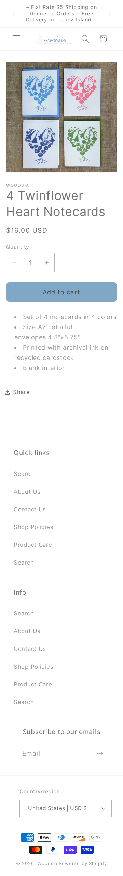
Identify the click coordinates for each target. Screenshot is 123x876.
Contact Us (30, 509)
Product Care (33, 544)
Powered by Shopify (83, 863)
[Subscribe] (100, 753)
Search (24, 473)
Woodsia (47, 863)
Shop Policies (33, 527)
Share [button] (21, 392)
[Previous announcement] (13, 13)
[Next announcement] (109, 13)
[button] (17, 39)
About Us (27, 491)
